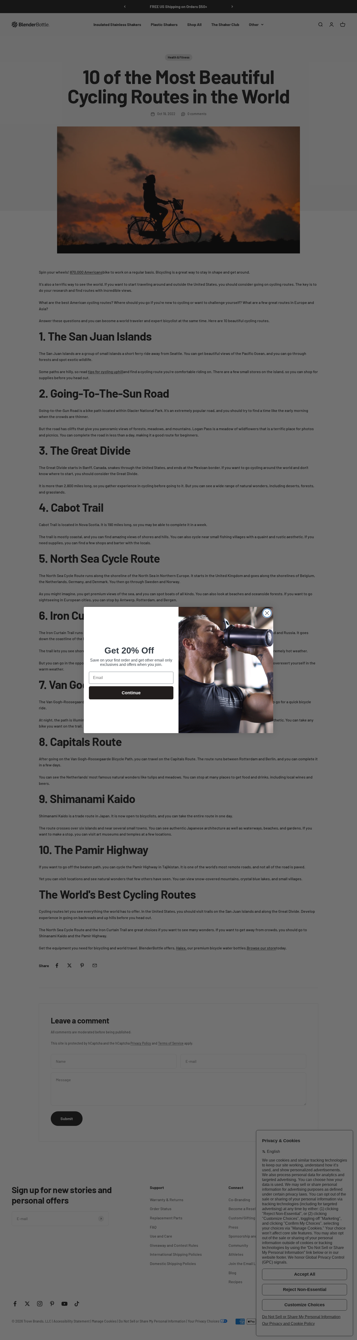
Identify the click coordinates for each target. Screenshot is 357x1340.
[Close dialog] (267, 613)
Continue (131, 692)
